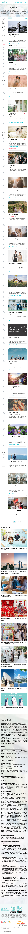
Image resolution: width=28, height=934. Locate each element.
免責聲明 (10, 929)
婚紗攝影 (3, 18)
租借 (12, 71)
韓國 (6, 57)
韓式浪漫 (6, 95)
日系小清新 (6, 88)
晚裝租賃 (6, 221)
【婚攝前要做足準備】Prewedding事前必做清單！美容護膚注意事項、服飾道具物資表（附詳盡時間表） (14, 787)
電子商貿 (9, 927)
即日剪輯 (6, 152)
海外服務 (6, 162)
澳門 (6, 74)
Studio (13, 43)
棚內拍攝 (6, 431)
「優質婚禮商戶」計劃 (5, 928)
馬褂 (6, 237)
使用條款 (2, 929)
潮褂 (6, 245)
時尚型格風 (6, 111)
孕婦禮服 (6, 214)
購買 (9, 71)
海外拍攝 (6, 401)
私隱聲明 (6, 929)
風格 (3, 81)
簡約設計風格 (6, 365)
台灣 (6, 60)
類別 (3, 26)
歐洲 (6, 50)
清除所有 (25, 19)
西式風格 (6, 201)
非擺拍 (6, 339)
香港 (6, 64)
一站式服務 (6, 145)
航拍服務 (6, 345)
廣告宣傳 (16, 927)
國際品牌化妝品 (6, 279)
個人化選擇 (3, 134)
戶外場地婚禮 (6, 374)
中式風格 (6, 195)
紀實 (6, 139)
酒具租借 (6, 314)
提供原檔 (6, 448)
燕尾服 (6, 388)
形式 (3, 41)
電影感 (6, 326)
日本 (6, 53)
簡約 (6, 297)
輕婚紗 (6, 302)
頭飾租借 (6, 264)
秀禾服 (6, 233)
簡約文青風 (6, 127)
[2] (20, 522)
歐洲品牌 (22, 122)
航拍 (6, 157)
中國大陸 (6, 69)
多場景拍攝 (6, 424)
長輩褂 (6, 241)
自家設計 (6, 308)
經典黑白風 (6, 103)
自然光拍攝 (6, 416)
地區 (3, 36)
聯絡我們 (14, 929)
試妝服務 (6, 257)
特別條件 (3, 453)
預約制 (6, 293)
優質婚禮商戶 (6, 461)
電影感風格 (6, 408)
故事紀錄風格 (6, 439)
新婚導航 (20, 927)
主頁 (2, 18)
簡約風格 (6, 288)
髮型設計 (6, 270)
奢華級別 (6, 182)
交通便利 (6, 169)
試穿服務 (6, 188)
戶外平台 (6, 251)
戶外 (6, 45)
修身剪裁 (6, 208)
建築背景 (6, 357)
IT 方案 (13, 927)
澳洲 (6, 77)
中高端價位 (6, 333)
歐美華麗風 (6, 119)
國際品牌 (6, 175)
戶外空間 (6, 321)
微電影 (6, 351)
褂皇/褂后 (6, 227)
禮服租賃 (6, 394)
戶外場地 (6, 383)
